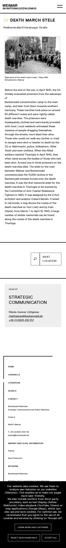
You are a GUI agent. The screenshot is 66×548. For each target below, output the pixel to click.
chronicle (14, 375)
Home (11, 366)
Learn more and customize (33, 527)
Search (12, 391)
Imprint (11, 451)
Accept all (51, 538)
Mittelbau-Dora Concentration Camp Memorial (28, 481)
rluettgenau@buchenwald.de (26, 316)
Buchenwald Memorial (18, 473)
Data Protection (15, 458)
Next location (50, 258)
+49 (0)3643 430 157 (21, 320)
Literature (14, 383)
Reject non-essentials (24, 538)
